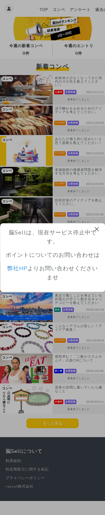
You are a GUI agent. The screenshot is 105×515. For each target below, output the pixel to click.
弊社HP (17, 268)
